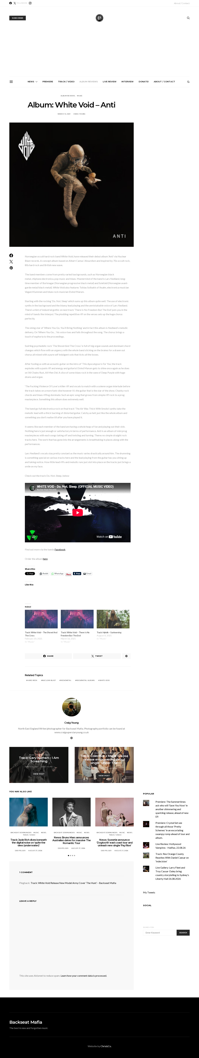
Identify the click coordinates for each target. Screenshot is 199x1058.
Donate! (144, 81)
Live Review (109, 81)
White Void (105, 680)
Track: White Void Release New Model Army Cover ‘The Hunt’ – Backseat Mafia (73, 882)
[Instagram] (30, 3)
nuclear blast (49, 680)
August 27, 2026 (35, 851)
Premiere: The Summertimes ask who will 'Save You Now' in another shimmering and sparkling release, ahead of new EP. (171, 809)
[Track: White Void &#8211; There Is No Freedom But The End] (77, 619)
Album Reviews (88, 81)
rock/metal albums (85, 680)
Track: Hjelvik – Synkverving (109, 632)
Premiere (47, 81)
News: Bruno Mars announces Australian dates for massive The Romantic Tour (65, 122)
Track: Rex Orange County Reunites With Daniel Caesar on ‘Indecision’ (172, 857)
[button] (188, 81)
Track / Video (66, 81)
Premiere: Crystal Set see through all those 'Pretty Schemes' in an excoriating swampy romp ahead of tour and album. (172, 830)
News (31, 81)
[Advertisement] (99, 53)
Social (147, 905)
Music (79, 96)
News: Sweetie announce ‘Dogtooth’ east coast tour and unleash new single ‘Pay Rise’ (100, 122)
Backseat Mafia (25, 1022)
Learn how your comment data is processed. (84, 975)
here (45, 558)
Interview (127, 81)
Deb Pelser (20, 851)
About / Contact (182, 3)
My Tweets (149, 892)
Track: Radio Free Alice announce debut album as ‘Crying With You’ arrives (136, 121)
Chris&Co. (106, 1046)
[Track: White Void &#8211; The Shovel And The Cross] (41, 619)
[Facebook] (10, 3)
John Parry (112, 768)
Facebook (60, 549)
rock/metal (65, 680)
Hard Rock (32, 680)
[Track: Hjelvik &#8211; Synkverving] (113, 619)
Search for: (148, 927)
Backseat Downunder (21, 833)
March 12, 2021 (64, 114)
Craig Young (80, 114)
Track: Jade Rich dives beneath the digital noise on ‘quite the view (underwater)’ (31, 122)
